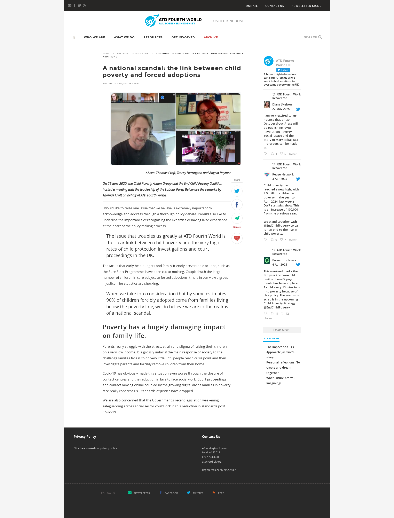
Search (310, 37)
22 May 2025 (281, 109)
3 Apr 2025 (279, 179)
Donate (252, 6)
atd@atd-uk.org (211, 461)
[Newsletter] (70, 4)
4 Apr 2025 (279, 264)
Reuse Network (283, 174)
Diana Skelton (282, 104)
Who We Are (94, 37)
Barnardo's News (284, 260)
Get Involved (183, 37)
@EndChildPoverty (277, 225)
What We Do (124, 37)
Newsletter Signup (307, 6)
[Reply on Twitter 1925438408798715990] (266, 153)
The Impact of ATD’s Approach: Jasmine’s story (280, 352)
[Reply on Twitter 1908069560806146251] (266, 313)
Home (106, 53)
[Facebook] (75, 4)
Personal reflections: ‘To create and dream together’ (283, 367)
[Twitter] (237, 191)
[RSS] (84, 4)
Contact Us (274, 6)
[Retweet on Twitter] (273, 94)
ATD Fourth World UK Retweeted (289, 96)
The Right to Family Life (133, 53)
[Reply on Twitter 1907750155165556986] (266, 239)
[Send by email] (237, 218)
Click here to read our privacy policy (95, 448)
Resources (153, 37)
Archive (211, 37)
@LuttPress (284, 123)
